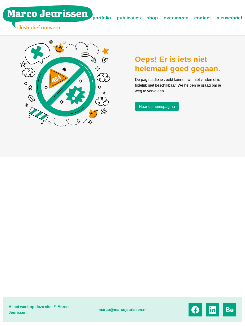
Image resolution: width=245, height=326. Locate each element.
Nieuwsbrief (229, 17)
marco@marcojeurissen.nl (122, 310)
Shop (152, 17)
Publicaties (129, 17)
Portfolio (102, 17)
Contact (202, 17)
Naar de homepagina (157, 107)
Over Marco (176, 17)
